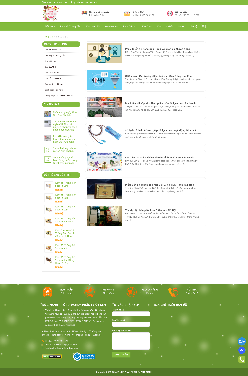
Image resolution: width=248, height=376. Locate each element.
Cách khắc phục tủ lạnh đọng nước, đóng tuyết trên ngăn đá (65, 160)
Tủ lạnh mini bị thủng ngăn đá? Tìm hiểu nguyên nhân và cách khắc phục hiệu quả (65, 125)
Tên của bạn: (118, 310)
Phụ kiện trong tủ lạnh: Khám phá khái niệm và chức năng (64, 139)
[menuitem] (61, 50)
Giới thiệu (50, 26)
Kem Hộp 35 (93, 26)
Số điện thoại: (118, 320)
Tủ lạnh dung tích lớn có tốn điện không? (65, 149)
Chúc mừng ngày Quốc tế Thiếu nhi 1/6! (65, 113)
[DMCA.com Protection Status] (52, 356)
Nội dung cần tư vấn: (121, 331)
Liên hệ (193, 26)
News (181, 26)
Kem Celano (129, 26)
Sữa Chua (147, 26)
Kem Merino (111, 26)
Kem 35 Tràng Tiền (70, 26)
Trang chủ (47, 36)
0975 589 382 (60, 2)
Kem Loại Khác (165, 26)
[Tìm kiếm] (203, 26)
